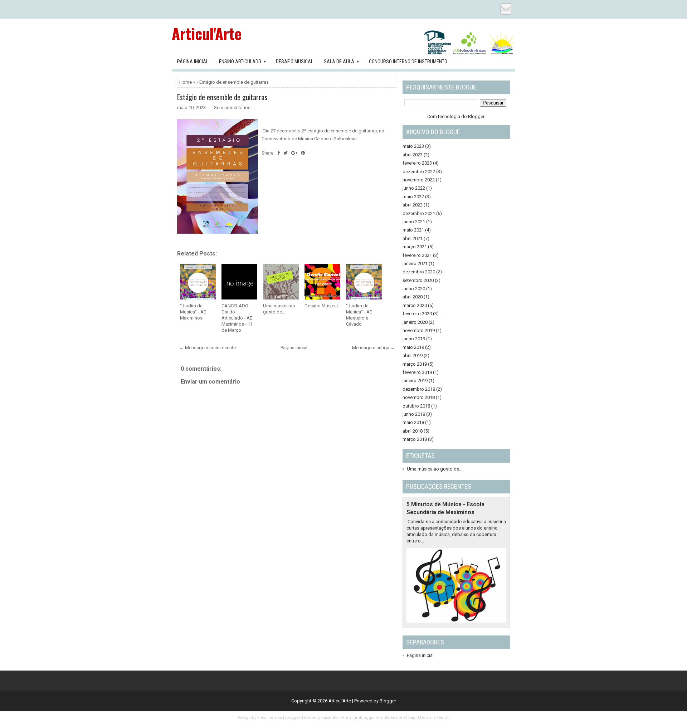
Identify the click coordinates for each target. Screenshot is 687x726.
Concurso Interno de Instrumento (408, 61)
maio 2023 (413, 146)
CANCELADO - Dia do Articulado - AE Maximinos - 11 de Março (237, 318)
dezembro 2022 (419, 171)
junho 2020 (414, 288)
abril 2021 (413, 238)
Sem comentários (232, 107)
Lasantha (330, 717)
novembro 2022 (419, 179)
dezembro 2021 (419, 213)
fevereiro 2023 (417, 163)
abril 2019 (413, 355)
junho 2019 (414, 338)
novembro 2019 (419, 330)
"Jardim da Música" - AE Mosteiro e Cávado (359, 315)
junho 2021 (414, 221)
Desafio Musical (294, 61)
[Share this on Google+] (294, 153)
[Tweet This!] (285, 153)
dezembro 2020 (419, 271)
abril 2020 (413, 296)
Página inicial (294, 347)
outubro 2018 (416, 406)
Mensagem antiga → (373, 347)
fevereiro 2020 (417, 313)
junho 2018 (414, 414)
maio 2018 (413, 422)
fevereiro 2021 (417, 255)
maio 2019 (413, 347)
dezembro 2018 (419, 389)
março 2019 (415, 364)
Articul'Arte (207, 33)
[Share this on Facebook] (279, 153)
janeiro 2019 (415, 380)
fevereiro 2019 (417, 372)
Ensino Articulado (242, 61)
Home (185, 82)
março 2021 (415, 246)
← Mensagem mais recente (207, 347)
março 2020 (415, 305)
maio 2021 (413, 230)
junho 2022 (414, 188)
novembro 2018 (419, 397)
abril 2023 (413, 154)
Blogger (476, 116)
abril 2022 (413, 205)
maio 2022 (413, 196)
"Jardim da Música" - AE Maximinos (193, 312)
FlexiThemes (269, 717)
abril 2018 (413, 431)
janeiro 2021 (415, 263)
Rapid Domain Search (429, 717)
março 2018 (415, 439)
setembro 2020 (418, 280)
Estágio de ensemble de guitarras (222, 97)
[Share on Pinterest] (303, 153)
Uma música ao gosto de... (279, 309)
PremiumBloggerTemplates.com (373, 717)
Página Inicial (192, 61)
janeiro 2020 (415, 322)
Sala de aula (341, 61)
